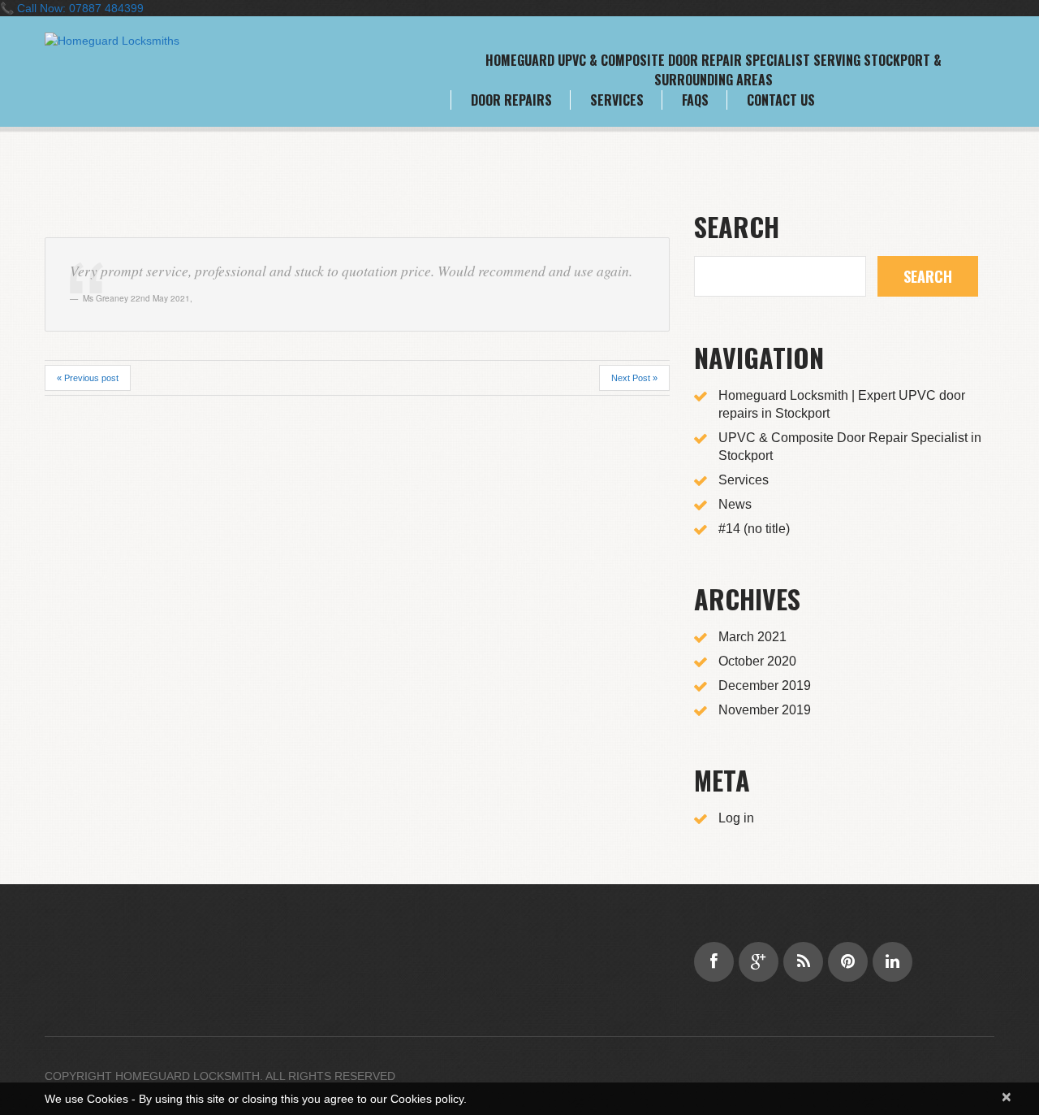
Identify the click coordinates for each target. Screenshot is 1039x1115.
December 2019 (764, 685)
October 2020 (757, 661)
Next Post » (634, 378)
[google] (758, 962)
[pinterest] (848, 962)
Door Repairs (511, 100)
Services (617, 100)
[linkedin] (892, 962)
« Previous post (88, 378)
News (735, 504)
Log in (736, 818)
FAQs (695, 100)
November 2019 (764, 710)
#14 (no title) (754, 529)
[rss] (803, 962)
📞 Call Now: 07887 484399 (72, 8)
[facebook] (714, 962)
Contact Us (781, 100)
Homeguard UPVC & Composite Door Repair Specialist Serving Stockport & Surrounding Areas (713, 69)
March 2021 (752, 637)
